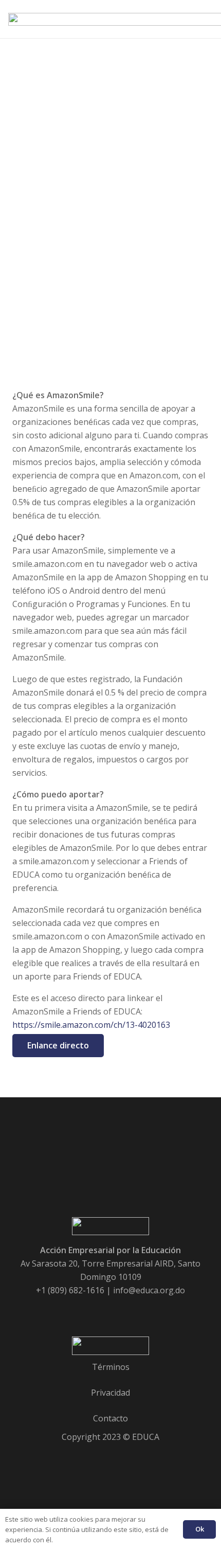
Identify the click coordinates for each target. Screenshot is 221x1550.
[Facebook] (69, 1310)
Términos (111, 1367)
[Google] (96, 1310)
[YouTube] (124, 1310)
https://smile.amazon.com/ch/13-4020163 (91, 1024)
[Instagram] (152, 1310)
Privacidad (110, 1392)
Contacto (110, 1418)
